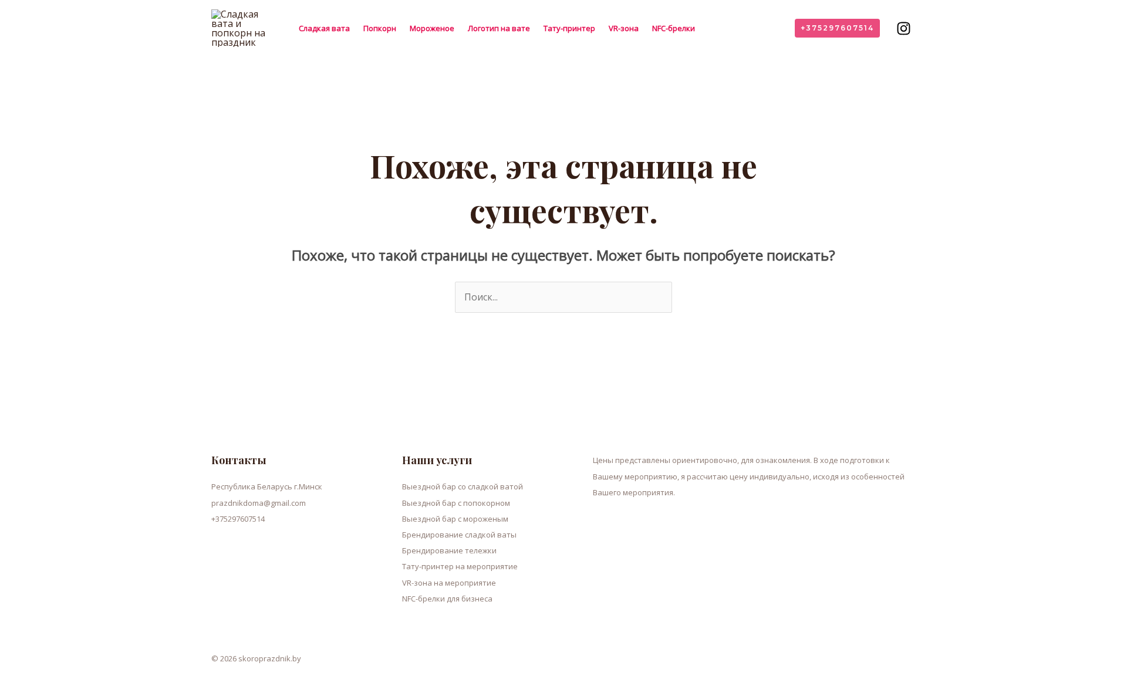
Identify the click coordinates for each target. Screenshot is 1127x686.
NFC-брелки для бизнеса (447, 598)
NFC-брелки (673, 28)
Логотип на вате (499, 28)
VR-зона (624, 28)
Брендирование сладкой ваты (459, 534)
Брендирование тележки (449, 550)
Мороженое (432, 28)
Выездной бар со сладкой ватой (462, 486)
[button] (837, 28)
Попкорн (379, 28)
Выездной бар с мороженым (455, 518)
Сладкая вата (324, 28)
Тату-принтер (569, 28)
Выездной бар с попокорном (456, 503)
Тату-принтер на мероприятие (460, 566)
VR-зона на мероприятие (449, 582)
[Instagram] (904, 28)
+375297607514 (238, 518)
